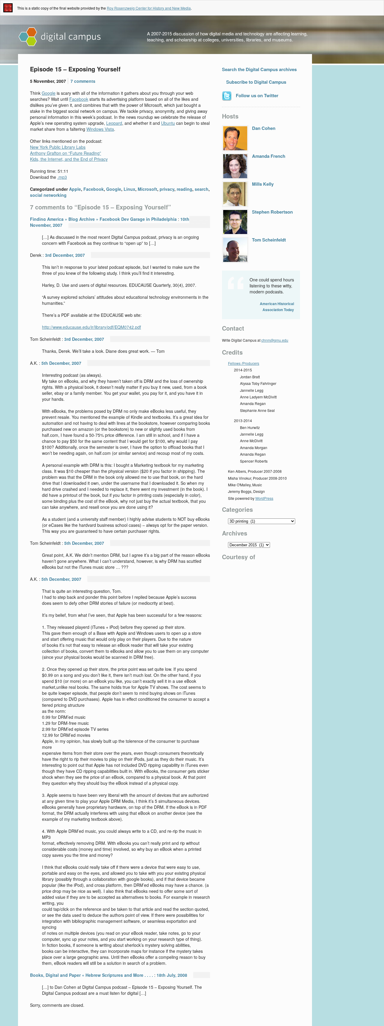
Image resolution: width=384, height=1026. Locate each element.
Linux (129, 189)
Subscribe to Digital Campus (255, 82)
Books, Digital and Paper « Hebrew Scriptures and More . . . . (91, 975)
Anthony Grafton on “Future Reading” (65, 153)
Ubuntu (168, 123)
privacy (167, 189)
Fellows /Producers (243, 363)
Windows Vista (100, 129)
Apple (75, 189)
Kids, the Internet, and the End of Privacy (69, 159)
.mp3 (62, 177)
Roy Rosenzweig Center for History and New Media (149, 7)
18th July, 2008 (172, 975)
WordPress (264, 498)
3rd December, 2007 (65, 255)
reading (184, 189)
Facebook (78, 99)
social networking (48, 195)
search (201, 189)
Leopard (114, 123)
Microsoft (147, 189)
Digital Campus (60, 36)
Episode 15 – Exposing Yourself (75, 68)
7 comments (82, 81)
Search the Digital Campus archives (259, 69)
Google (49, 93)
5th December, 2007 (61, 363)
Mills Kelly (263, 184)
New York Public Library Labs (58, 147)
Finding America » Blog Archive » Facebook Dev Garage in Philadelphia (103, 219)
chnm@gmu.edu (274, 340)
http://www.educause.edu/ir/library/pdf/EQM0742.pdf (91, 327)
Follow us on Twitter (256, 95)
